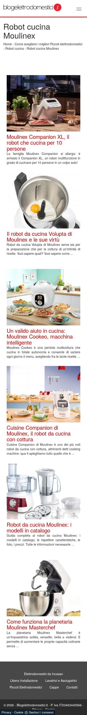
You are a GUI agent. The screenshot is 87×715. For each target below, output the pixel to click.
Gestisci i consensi (41, 712)
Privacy (6, 712)
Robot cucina (14, 48)
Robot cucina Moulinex (43, 48)
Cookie (18, 712)
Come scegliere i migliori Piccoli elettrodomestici (48, 44)
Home (7, 44)
